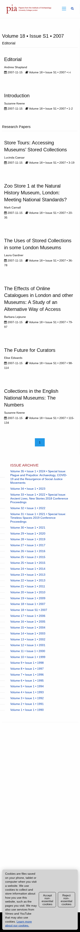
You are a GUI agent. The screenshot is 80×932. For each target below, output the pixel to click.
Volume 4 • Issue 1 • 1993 (27, 692)
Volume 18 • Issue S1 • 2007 (28, 610)
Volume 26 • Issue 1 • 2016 (27, 551)
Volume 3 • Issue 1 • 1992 (27, 698)
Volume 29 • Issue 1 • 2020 (27, 533)
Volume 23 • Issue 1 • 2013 (27, 574)
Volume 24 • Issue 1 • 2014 (27, 568)
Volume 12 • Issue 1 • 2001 (27, 645)
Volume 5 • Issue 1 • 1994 (27, 686)
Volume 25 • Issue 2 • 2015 (27, 557)
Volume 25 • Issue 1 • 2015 (27, 562)
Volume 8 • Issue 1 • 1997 (27, 668)
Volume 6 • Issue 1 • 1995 (27, 680)
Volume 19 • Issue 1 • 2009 (27, 598)
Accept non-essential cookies (47, 900)
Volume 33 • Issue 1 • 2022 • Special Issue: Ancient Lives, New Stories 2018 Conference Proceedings (39, 498)
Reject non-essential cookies (66, 900)
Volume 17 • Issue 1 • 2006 (27, 615)
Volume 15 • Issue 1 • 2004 (27, 627)
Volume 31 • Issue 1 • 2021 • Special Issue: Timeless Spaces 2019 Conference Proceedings (38, 517)
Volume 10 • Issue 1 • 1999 (27, 657)
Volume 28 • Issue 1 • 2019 (27, 539)
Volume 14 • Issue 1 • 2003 (27, 633)
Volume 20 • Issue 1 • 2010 (27, 592)
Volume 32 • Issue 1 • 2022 (27, 508)
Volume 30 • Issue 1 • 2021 (27, 527)
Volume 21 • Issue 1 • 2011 (27, 586)
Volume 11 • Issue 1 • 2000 (27, 651)
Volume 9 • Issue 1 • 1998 (27, 662)
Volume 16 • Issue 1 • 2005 (27, 621)
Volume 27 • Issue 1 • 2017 (27, 545)
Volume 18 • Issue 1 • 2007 (27, 604)
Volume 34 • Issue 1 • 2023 (27, 488)
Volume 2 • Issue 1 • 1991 (27, 704)
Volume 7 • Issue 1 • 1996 (27, 674)
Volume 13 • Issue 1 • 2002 (27, 639)
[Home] (28, 8)
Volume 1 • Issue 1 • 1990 (27, 709)
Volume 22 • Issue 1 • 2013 (27, 580)
